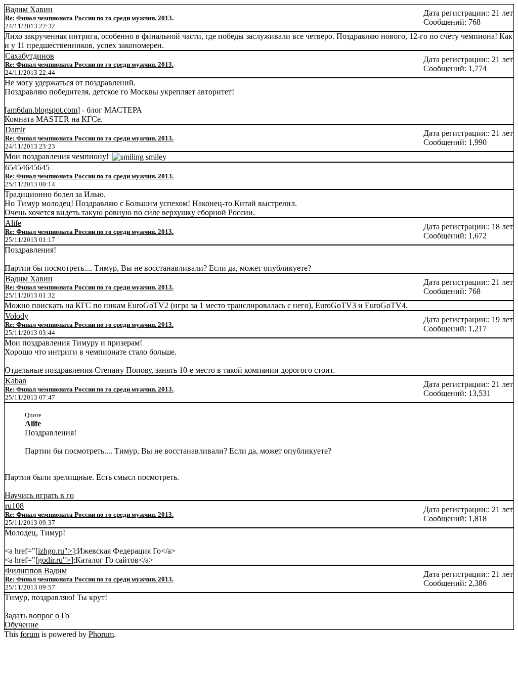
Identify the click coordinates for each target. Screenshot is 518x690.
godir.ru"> (54, 560)
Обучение (21, 624)
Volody (16, 316)
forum (29, 634)
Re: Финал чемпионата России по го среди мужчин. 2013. (89, 18)
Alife (13, 223)
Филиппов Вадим (36, 570)
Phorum (101, 634)
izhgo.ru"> (55, 551)
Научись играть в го (39, 495)
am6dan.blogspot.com (42, 110)
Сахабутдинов (29, 56)
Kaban (15, 380)
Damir (15, 129)
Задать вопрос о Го (37, 615)
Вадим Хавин (29, 9)
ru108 (14, 506)
